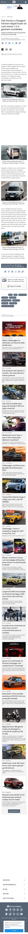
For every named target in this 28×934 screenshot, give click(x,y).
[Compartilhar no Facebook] (6, 43)
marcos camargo (22, 294)
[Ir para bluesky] (6, 909)
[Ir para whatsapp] (17, 914)
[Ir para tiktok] (10, 914)
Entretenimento (9, 885)
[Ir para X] (14, 914)
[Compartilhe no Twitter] (3, 43)
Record (6, 894)
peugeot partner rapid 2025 (8, 306)
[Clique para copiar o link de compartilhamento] (20, 43)
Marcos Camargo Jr (14, 38)
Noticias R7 (3, 16)
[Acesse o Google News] (16, 43)
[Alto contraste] (2, 49)
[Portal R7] (14, 2)
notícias (10, 294)
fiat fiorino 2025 (13, 303)
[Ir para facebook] (10, 909)
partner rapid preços (6, 300)
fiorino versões (16, 300)
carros (15, 294)
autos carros (5, 297)
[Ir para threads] (21, 909)
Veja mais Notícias (14, 811)
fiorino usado (5, 303)
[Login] (25, 2)
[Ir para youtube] (21, 914)
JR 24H (5, 889)
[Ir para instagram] (14, 909)
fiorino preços (12, 297)
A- (10, 49)
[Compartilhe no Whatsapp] (13, 43)
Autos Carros (10, 16)
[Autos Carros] (14, 6)
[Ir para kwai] (17, 909)
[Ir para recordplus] (6, 914)
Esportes (6, 880)
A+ (7, 49)
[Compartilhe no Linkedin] (9, 43)
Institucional (8, 898)
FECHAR (14, 930)
